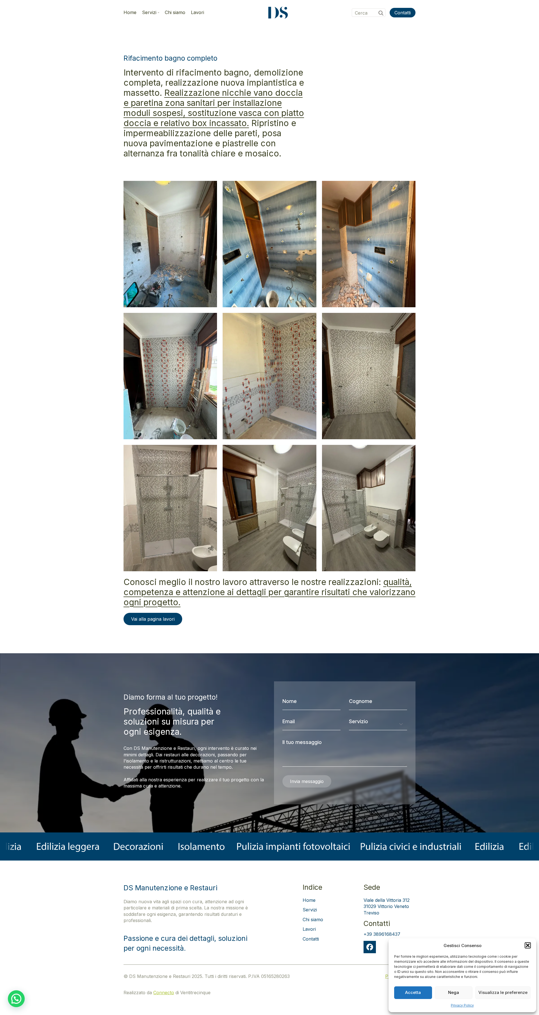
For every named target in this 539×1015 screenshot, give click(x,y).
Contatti (311, 939)
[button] (528, 945)
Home (130, 12)
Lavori (197, 12)
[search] (381, 13)
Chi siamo (175, 12)
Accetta (413, 992)
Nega (453, 992)
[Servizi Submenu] (157, 12)
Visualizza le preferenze (502, 992)
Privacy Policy (462, 1005)
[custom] (370, 947)
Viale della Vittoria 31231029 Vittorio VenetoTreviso (387, 906)
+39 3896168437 (382, 934)
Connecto (163, 992)
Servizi (149, 12)
